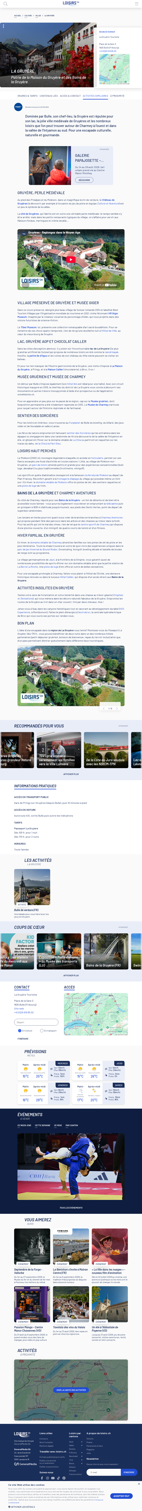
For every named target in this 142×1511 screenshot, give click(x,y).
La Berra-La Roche (27, 566)
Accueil (17, 15)
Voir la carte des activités (71, 1390)
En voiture (27, 1030)
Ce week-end (24, 1125)
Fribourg (72, 1452)
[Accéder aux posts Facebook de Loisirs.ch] (42, 1478)
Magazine (90, 1449)
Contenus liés (49, 95)
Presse (89, 1442)
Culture (28, 15)
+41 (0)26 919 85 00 (107, 51)
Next (117, 708)
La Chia (77, 439)
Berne (71, 1463)
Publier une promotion (49, 1466)
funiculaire (97, 457)
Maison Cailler (55, 369)
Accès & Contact (70, 95)
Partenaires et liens (95, 1446)
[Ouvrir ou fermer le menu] (136, 4)
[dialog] (71, 1496)
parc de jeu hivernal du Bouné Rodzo (37, 549)
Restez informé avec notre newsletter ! (103, 1464)
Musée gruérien (99, 401)
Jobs (89, 1453)
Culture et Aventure (108, 203)
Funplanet (74, 422)
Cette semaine (42, 1125)
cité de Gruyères (30, 213)
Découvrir (84, 180)
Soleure (72, 1467)
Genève (72, 1449)
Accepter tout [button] (121, 1496)
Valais (71, 1445)
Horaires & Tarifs (26, 95)
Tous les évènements (71, 1207)
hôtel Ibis (72, 383)
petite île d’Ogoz (38, 355)
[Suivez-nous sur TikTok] (58, 1478)
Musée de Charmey (98, 404)
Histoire (90, 1438)
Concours (44, 1438)
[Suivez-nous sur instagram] (47, 1478)
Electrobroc (83, 612)
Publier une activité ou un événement (48, 1461)
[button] (57, 1506)
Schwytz (72, 1470)
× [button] (139, 1484)
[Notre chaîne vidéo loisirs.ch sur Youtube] (52, 1478)
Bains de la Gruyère (69, 500)
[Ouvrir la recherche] (5, 4)
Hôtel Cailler (66, 576)
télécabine (112, 503)
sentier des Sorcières (79, 432)
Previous (104, 708)
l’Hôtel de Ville (109, 330)
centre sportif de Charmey (95, 524)
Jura (71, 1460)
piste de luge (29, 485)
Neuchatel (73, 1456)
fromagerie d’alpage (68, 478)
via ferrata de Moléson (96, 475)
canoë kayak (111, 352)
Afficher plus (71, 774)
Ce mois (58, 1125)
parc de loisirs (40, 464)
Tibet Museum (28, 327)
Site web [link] (19, 1008)
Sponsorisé (104, 149)
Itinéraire (22, 1038)
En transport (50, 1030)
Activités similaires (95, 95)
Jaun (51, 559)
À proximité (117, 95)
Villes (38, 15)
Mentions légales (47, 1446)
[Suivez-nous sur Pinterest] (63, 1478)
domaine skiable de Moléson (51, 482)
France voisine (75, 1474)
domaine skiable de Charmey (46, 542)
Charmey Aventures (112, 517)
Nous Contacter (46, 1442)
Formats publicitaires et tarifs (52, 1457)
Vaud (71, 1442)
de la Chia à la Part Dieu (48, 443)
